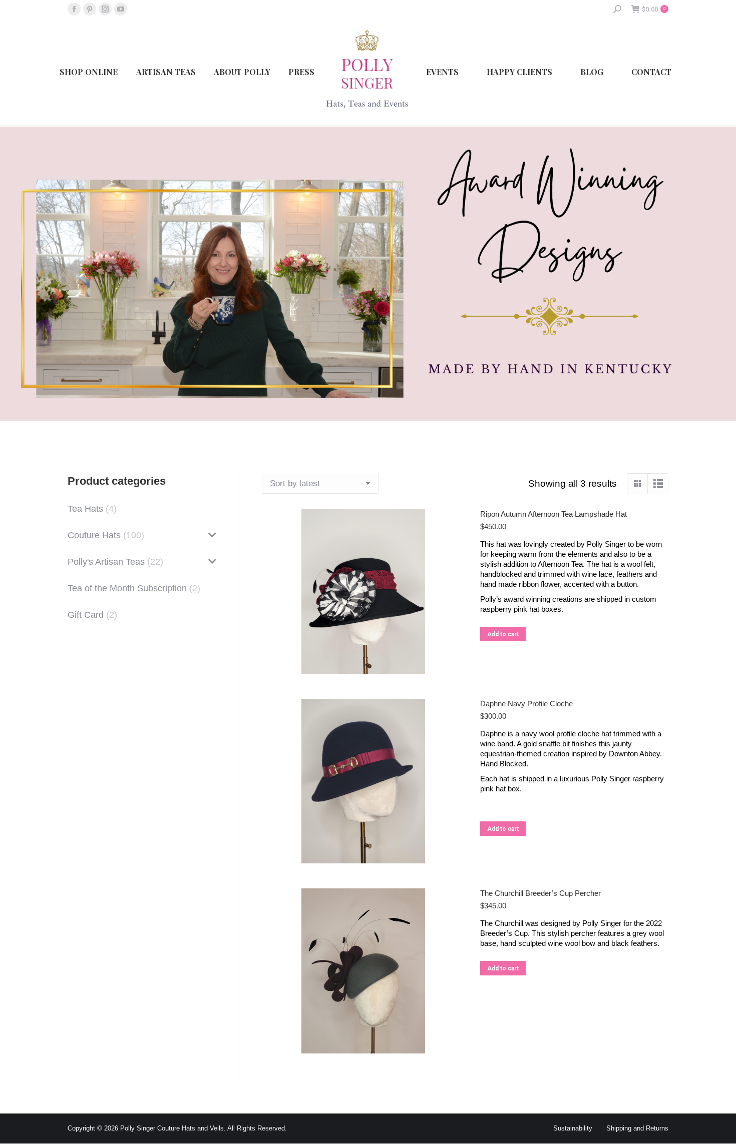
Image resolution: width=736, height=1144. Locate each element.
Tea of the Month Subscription (127, 588)
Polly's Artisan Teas (106, 562)
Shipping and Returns (637, 1128)
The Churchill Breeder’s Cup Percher (540, 893)
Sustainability (572, 1128)
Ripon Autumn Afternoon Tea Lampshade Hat (553, 514)
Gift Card (86, 615)
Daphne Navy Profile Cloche (526, 703)
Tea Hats (85, 509)
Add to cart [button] (503, 634)
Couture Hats (94, 535)
